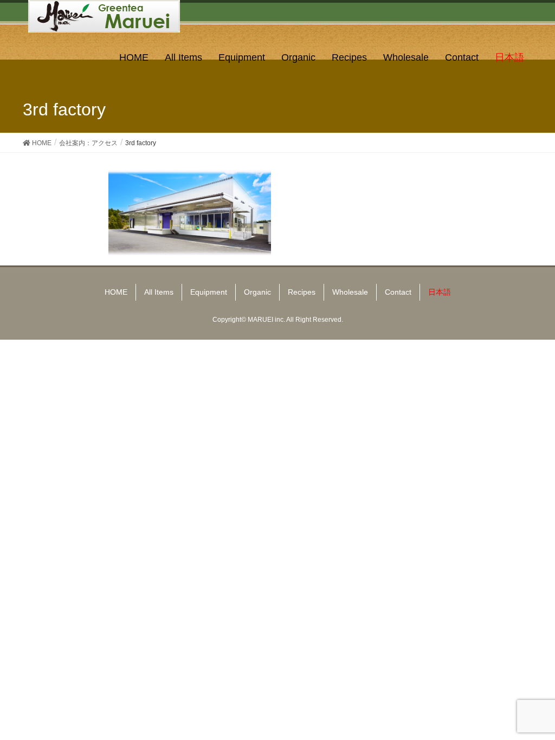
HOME (116, 292)
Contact (398, 292)
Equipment (208, 292)
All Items (158, 292)
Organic (257, 292)
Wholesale (350, 292)
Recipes (301, 292)
